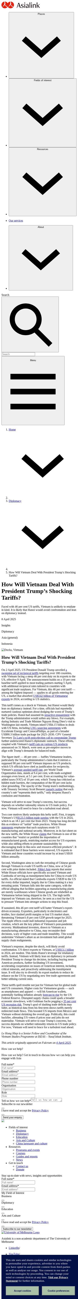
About (41, 227)
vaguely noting (54, 789)
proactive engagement (56, 714)
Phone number (9, 1078)
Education (22, 1137)
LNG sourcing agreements (45, 727)
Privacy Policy (40, 1110)
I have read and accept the (16, 1110)
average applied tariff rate (28, 769)
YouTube (14, 1254)
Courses (20, 1153)
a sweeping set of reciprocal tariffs (34, 671)
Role (4, 1092)
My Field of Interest (12, 1192)
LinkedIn (14, 1247)
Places (41, 14)
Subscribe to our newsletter (16, 1104)
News (19, 1159)
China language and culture (31, 1143)
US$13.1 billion (65, 949)
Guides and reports (27, 1156)
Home (12, 429)
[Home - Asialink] (20, 7)
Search (5, 294)
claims (42, 833)
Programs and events (28, 1150)
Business (21, 1130)
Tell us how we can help (16, 1100)
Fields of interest (43, 80)
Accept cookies (22, 1290)
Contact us (22, 1166)
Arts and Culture (25, 1140)
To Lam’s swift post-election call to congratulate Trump (44, 737)
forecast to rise (51, 994)
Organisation (8, 1085)
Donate (20, 1169)
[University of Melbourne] (20, 1232)
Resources (42, 149)
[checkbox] (2, 1108)
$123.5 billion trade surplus (33, 817)
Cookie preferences (58, 1290)
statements (7, 827)
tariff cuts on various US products (48, 744)
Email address (10, 1071)
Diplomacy (15, 500)
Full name (7, 1064)
